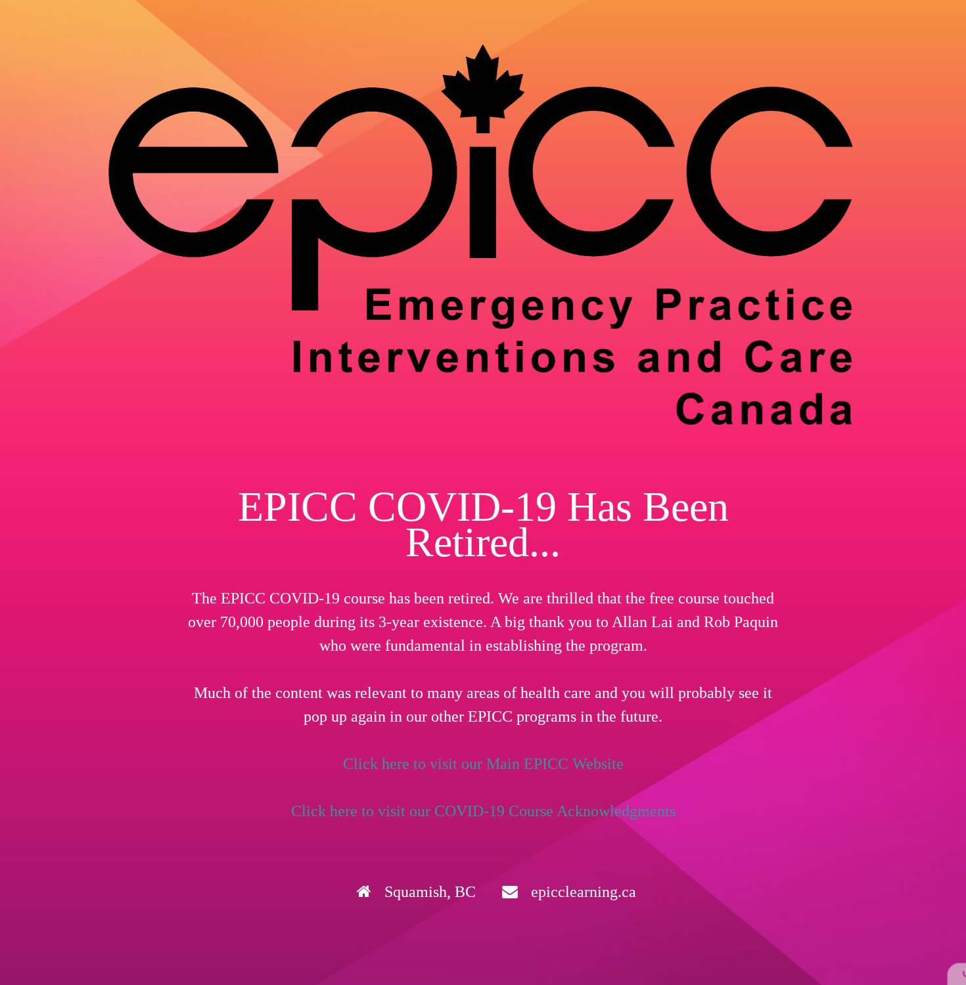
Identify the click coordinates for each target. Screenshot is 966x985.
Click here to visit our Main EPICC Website (483, 763)
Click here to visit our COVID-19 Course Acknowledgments (483, 811)
